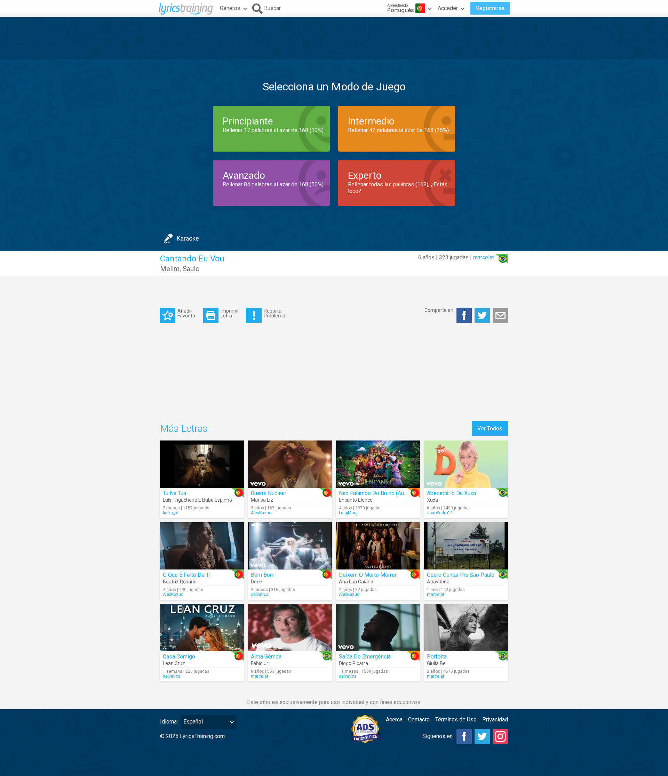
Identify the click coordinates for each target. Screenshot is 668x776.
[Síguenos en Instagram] (500, 736)
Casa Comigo (179, 656)
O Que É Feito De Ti (186, 575)
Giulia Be (436, 663)
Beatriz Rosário (180, 581)
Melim (170, 269)
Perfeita (437, 656)
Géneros (230, 8)
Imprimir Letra (230, 313)
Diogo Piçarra (353, 663)
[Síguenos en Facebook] (464, 736)
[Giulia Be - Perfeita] (466, 627)
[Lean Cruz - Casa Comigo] (202, 627)
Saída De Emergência (365, 656)
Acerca (394, 719)
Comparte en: (439, 310)
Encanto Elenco (356, 500)
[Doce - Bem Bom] (290, 545)
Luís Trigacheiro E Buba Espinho (197, 500)
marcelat (483, 257)
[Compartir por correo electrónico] (500, 315)
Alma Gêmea (266, 656)
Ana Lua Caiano (356, 581)
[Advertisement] (334, 38)
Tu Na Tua (174, 493)
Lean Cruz (174, 663)
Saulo (191, 269)
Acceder (448, 8)
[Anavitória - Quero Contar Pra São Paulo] (466, 545)
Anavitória (438, 581)
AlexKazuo (261, 512)
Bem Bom (263, 575)
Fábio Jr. (260, 663)
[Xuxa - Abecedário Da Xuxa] (466, 464)
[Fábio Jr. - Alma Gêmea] (290, 627)
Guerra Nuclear (268, 493)
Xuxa (432, 500)
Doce (256, 581)
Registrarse (490, 8)
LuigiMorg (348, 512)
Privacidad (495, 719)
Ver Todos (489, 428)
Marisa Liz (262, 500)
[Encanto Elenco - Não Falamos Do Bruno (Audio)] (378, 464)
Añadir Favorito (186, 313)
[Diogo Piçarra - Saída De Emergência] (378, 627)
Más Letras (184, 428)
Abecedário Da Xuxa (451, 493)
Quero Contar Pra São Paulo (460, 575)
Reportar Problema (274, 313)
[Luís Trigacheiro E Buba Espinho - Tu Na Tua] (202, 464)
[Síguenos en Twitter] (482, 736)
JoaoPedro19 (440, 512)
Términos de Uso (456, 719)
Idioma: (169, 721)
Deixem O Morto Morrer (368, 575)
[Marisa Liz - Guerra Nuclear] (290, 464)
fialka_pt (170, 512)
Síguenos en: (438, 736)
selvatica (260, 594)
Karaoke (188, 238)
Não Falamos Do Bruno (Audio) (376, 493)
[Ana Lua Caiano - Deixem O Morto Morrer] (378, 545)
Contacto (419, 719)
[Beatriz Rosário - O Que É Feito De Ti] (202, 545)
